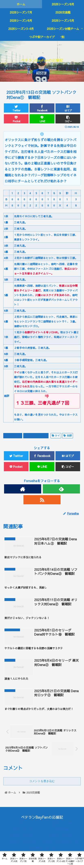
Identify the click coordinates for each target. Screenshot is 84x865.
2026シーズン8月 (61, 823)
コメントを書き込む (42, 781)
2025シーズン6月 (37, 435)
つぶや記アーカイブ (42, 847)
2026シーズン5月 (61, 836)
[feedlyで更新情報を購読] (61, 488)
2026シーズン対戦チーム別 (61, 841)
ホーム (22, 823)
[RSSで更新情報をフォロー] (42, 499)
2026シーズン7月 (22, 829)
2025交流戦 (14, 435)
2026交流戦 (61, 829)
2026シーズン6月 (22, 836)
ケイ (57, 435)
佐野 (69, 435)
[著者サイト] (22, 488)
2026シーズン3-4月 (22, 841)
